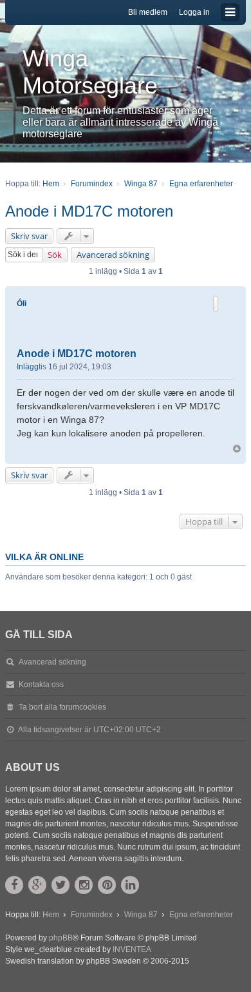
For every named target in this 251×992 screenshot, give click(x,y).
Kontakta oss (41, 684)
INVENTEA (132, 949)
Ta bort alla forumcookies (62, 707)
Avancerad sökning (113, 254)
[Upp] (237, 448)
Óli (21, 303)
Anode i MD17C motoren (89, 211)
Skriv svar (29, 236)
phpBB (61, 937)
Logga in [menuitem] (194, 12)
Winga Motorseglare (90, 72)
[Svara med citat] (215, 303)
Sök (55, 254)
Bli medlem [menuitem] (147, 12)
